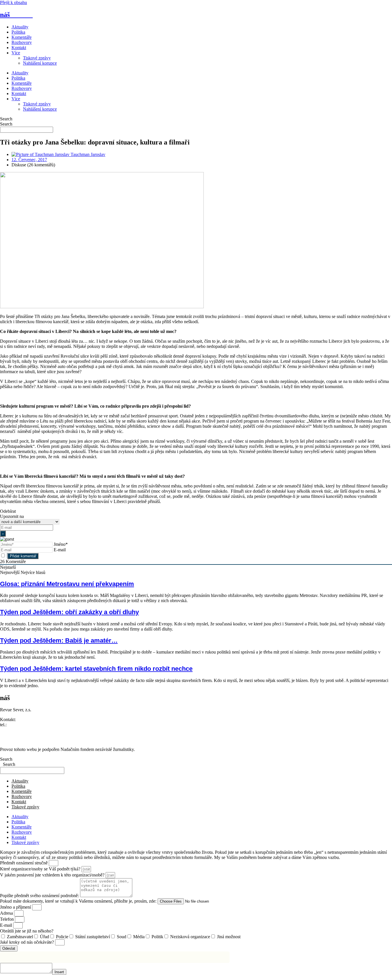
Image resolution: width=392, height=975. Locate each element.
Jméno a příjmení (16, 907)
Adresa (7, 913)
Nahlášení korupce (40, 63)
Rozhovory (21, 42)
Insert (59, 972)
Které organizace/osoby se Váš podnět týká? (40, 868)
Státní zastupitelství (92, 936)
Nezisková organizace (190, 936)
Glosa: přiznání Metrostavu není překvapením (67, 583)
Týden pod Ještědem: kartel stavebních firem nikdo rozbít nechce (96, 668)
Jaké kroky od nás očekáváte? (27, 942)
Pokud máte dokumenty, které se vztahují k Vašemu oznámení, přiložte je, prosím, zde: (79, 901)
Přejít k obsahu (13, 2)
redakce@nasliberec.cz (21, 729)
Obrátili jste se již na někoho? (26, 930)
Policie (62, 936)
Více (15, 52)
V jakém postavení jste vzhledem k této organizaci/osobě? (53, 874)
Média (139, 936)
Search (6, 118)
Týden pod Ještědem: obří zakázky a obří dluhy (69, 612)
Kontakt (18, 47)
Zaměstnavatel (20, 936)
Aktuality (19, 26)
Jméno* (61, 544)
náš (16, 14)
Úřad (44, 936)
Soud (121, 936)
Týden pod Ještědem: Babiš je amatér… (59, 640)
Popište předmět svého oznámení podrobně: (40, 895)
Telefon (7, 919)
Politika (18, 32)
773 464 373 (19, 724)
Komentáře (21, 37)
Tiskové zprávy (37, 57)
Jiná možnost (228, 936)
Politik (157, 936)
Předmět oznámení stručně (24, 862)
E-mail (60, 549)
